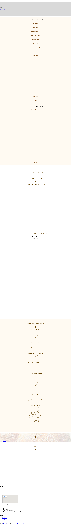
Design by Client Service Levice (22, 523)
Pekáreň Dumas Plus (6, 523)
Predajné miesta (5, 13)
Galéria (3, 15)
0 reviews (4, 441)
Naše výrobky (4, 518)
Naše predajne (4, 12)
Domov (3, 517)
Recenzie (4, 14)
